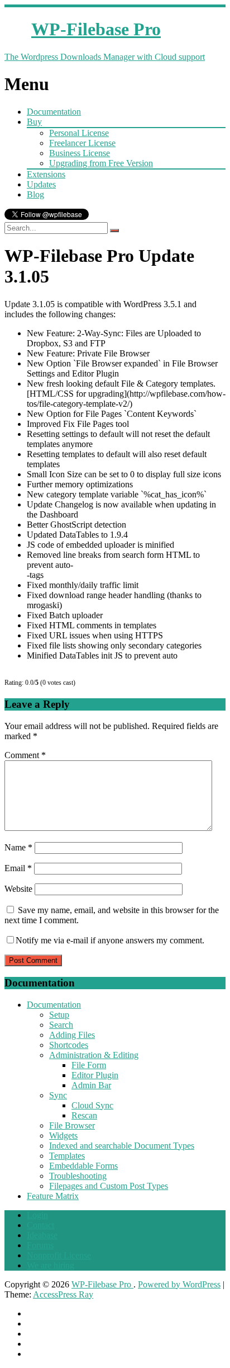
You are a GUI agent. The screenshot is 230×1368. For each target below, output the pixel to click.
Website (18, 889)
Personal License (79, 133)
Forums (40, 1245)
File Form (88, 1065)
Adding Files (72, 1035)
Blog (35, 194)
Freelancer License (82, 143)
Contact (40, 1225)
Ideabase (42, 1235)
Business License (79, 153)
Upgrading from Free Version (101, 163)
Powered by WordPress (179, 1284)
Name (18, 847)
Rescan (84, 1115)
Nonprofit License (59, 1255)
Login (37, 1215)
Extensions (46, 174)
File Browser (72, 1125)
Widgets (63, 1135)
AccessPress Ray (63, 1294)
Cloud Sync (92, 1105)
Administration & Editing (93, 1055)
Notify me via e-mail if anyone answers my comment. (110, 940)
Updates (41, 184)
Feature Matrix (53, 1196)
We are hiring (50, 1265)
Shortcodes (68, 1045)
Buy (34, 121)
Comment (25, 755)
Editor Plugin (94, 1075)
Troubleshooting (78, 1176)
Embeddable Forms (83, 1165)
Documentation (54, 111)
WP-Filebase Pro (102, 1284)
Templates (67, 1155)
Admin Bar (91, 1085)
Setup (59, 1014)
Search (61, 1024)
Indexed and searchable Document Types (121, 1145)
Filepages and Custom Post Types (108, 1186)
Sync (58, 1095)
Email (18, 868)
